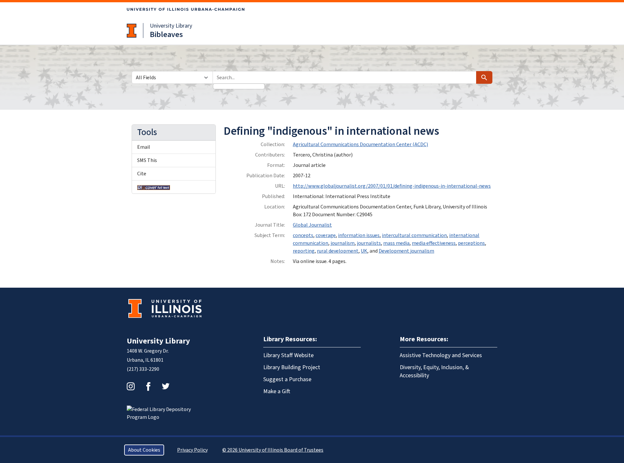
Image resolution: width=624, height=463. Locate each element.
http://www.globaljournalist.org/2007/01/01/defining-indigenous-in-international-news (392, 186)
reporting (304, 251)
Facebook (148, 386)
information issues (359, 235)
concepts (303, 235)
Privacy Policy (192, 450)
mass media (396, 243)
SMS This (147, 160)
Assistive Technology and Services (441, 355)
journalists (369, 243)
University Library (171, 26)
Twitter (166, 386)
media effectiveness (434, 243)
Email (143, 147)
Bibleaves (166, 34)
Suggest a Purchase (287, 379)
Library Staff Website (288, 355)
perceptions (471, 243)
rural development (337, 251)
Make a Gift (276, 391)
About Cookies (144, 450)
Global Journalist (312, 225)
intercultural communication (414, 235)
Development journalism (406, 251)
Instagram (130, 386)
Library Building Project (291, 367)
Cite (141, 173)
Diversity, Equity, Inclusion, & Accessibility (434, 371)
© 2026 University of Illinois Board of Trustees (272, 450)
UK (364, 251)
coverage (326, 235)
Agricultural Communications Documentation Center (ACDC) (360, 144)
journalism (343, 243)
